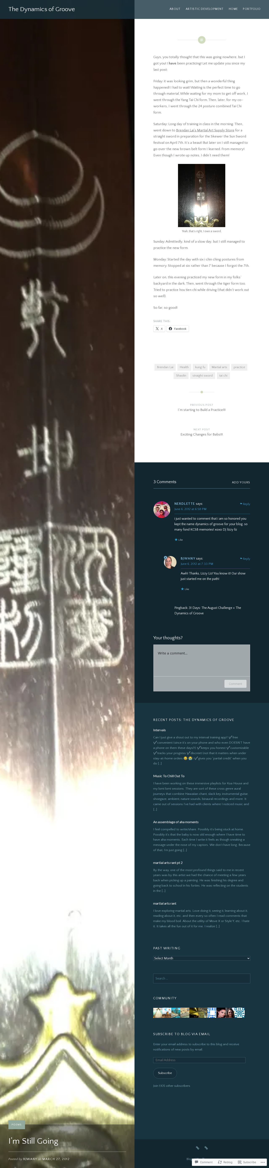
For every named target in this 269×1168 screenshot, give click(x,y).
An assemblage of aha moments (176, 822)
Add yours (241, 482)
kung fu (200, 367)
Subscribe (165, 1073)
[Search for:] (201, 978)
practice (239, 367)
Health (184, 367)
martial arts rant (164, 903)
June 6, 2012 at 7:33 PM (197, 564)
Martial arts (219, 367)
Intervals (159, 730)
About (175, 9)
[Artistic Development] (206, 1148)
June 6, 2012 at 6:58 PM (190, 509)
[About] (197, 1148)
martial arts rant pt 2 (168, 863)
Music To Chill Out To (169, 776)
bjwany (30, 1159)
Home (233, 9)
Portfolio (252, 9)
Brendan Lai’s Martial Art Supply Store (205, 130)
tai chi (223, 375)
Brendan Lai (165, 367)
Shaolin (181, 375)
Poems (17, 1124)
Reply (246, 504)
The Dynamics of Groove (41, 9)
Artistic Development (205, 9)
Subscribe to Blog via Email (181, 1034)
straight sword (203, 375)
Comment (235, 683)
